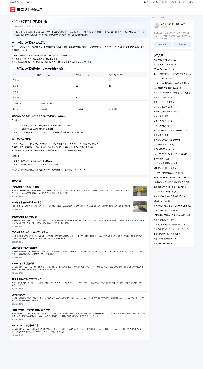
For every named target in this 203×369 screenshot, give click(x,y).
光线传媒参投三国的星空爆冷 (166, 112)
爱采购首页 (147, 2)
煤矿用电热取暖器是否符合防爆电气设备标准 (172, 206)
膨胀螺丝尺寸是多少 (162, 135)
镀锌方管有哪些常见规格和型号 (167, 140)
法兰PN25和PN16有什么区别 (166, 192)
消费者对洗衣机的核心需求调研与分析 (170, 196)
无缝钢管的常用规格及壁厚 (165, 60)
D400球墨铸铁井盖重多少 (164, 145)
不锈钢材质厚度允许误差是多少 (167, 234)
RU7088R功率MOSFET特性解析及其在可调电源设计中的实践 (172, 155)
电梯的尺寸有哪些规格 (163, 97)
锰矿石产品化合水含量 (163, 121)
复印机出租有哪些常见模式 (165, 239)
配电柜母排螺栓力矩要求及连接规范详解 (170, 130)
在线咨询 (162, 44)
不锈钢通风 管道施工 (162, 159)
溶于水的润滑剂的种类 (163, 243)
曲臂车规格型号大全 (162, 126)
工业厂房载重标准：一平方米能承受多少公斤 (172, 74)
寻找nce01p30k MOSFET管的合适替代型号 (172, 93)
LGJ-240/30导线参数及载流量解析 (168, 88)
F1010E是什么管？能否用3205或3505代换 (171, 177)
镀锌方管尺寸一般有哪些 (164, 102)
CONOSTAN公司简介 (163, 79)
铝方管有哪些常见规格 (163, 107)
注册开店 (191, 2)
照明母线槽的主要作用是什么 (166, 210)
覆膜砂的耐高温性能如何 (164, 149)
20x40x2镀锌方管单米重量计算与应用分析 (171, 182)
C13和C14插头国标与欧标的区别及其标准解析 (172, 84)
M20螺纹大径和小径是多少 (165, 168)
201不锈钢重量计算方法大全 (166, 163)
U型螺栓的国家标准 (162, 201)
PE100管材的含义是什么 (164, 69)
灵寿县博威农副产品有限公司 (173, 24)
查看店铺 (182, 44)
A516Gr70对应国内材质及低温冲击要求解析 (172, 215)
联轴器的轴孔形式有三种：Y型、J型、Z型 (171, 229)
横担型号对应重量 (161, 116)
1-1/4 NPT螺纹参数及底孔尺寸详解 (168, 173)
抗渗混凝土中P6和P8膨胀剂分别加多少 (170, 187)
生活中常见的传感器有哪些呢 (166, 64)
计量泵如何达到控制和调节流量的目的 (170, 225)
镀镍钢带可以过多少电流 (164, 220)
